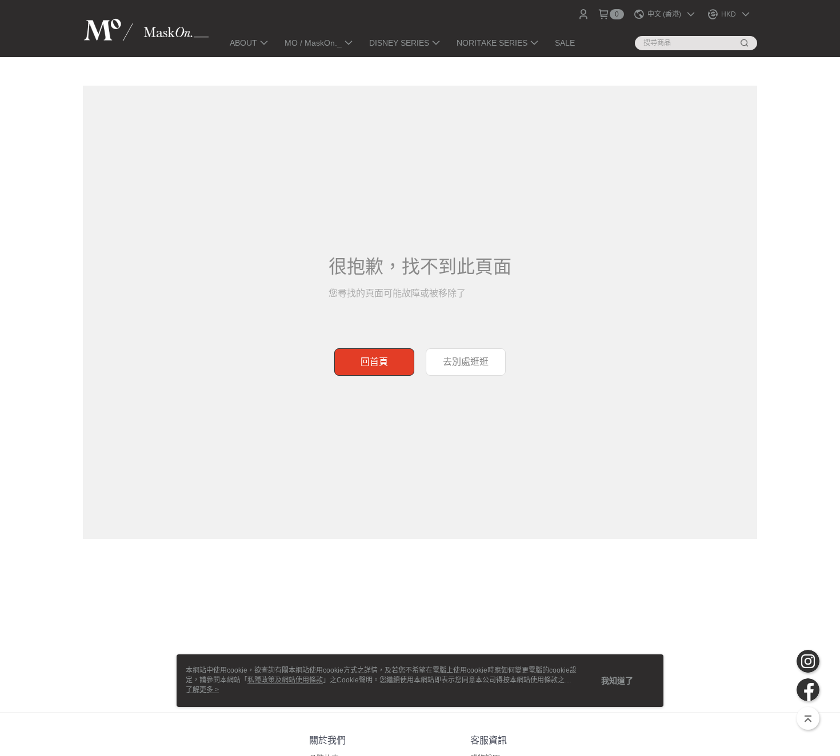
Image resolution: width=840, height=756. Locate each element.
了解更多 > (202, 690)
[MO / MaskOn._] (146, 30)
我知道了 (617, 680)
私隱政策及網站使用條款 (285, 680)
